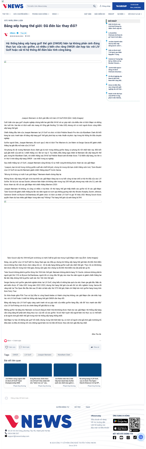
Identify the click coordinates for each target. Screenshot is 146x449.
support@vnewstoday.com (18, 436)
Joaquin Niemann (44, 355)
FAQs (88, 407)
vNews (12, 33)
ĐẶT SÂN (88, 14)
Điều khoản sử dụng (98, 419)
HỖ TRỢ (77, 407)
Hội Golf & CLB (134, 14)
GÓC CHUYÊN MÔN (20, 14)
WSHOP (111, 14)
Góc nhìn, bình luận (13, 20)
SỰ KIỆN (120, 14)
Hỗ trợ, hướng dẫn (98, 422)
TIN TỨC (5, 14)
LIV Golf (28, 355)
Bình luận (26, 347)
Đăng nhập (106, 6)
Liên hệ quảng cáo (98, 425)
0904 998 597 (13, 433)
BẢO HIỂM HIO (100, 14)
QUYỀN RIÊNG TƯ (62, 407)
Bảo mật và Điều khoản (100, 428)
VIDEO (54, 14)
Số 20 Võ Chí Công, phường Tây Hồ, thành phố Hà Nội (28, 431)
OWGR (15, 355)
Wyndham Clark (64, 355)
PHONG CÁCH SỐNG (40, 14)
